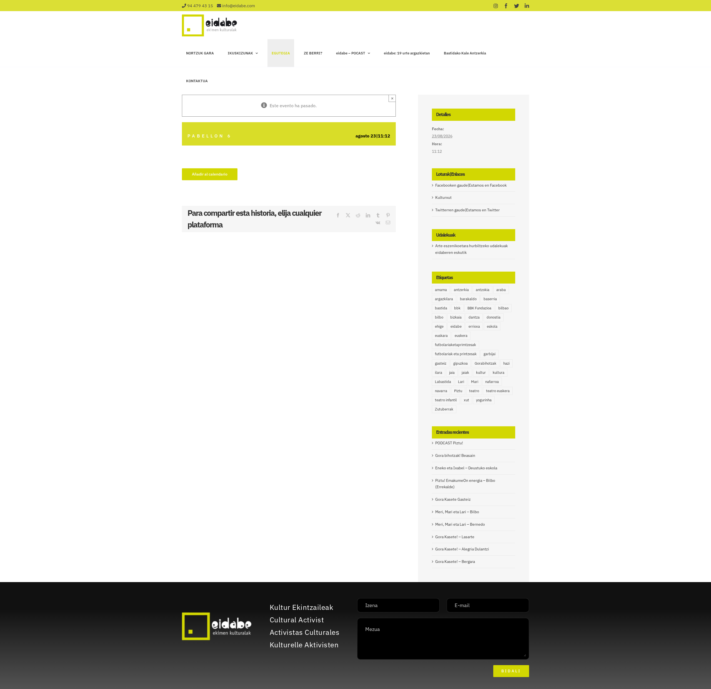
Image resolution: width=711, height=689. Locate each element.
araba (501, 289)
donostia (493, 317)
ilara (438, 372)
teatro (474, 391)
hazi (506, 363)
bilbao (503, 308)
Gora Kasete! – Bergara (455, 561)
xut (466, 400)
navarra (441, 391)
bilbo (439, 317)
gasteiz (440, 363)
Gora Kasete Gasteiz (453, 499)
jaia (452, 372)
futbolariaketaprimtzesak (455, 344)
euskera (461, 335)
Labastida (443, 381)
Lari (461, 381)
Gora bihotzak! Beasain (455, 455)
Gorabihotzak (485, 363)
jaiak (465, 372)
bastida (441, 308)
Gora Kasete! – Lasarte (454, 536)
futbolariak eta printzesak (456, 354)
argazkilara (444, 299)
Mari (474, 381)
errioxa (474, 326)
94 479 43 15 (200, 5)
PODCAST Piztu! (449, 442)
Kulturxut (443, 197)
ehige (439, 326)
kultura (498, 372)
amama (441, 289)
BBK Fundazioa (479, 308)
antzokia (482, 289)
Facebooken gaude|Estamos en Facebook (471, 185)
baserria (490, 299)
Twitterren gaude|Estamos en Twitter (467, 209)
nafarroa (492, 381)
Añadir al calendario (209, 174)
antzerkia (461, 289)
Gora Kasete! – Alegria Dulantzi (462, 549)
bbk (457, 308)
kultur (481, 372)
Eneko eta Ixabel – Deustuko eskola (466, 467)
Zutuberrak (444, 409)
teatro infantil (446, 400)
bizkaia (456, 317)
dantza (474, 317)
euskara (441, 335)
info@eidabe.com (238, 5)
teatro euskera (498, 391)
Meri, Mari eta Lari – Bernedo (460, 524)
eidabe (456, 326)
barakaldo (468, 299)
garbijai (489, 354)
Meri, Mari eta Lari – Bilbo (457, 511)
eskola (492, 326)
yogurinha (484, 400)
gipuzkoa (460, 363)
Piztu (458, 391)
